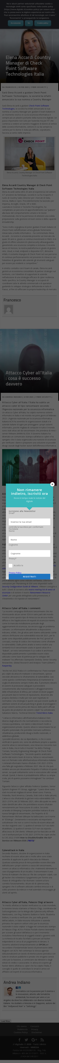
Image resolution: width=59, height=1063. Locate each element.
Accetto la (18, 565)
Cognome (13, 545)
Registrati (29, 576)
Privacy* (12, 559)
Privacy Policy (15, 572)
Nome (12, 531)
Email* (12, 513)
